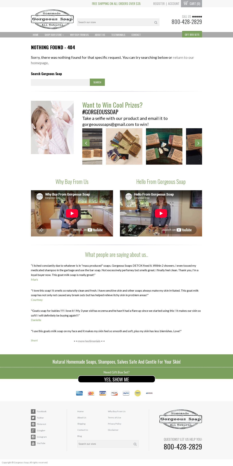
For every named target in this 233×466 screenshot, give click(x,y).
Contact (136, 35)
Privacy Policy (114, 423)
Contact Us (82, 430)
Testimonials (118, 35)
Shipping (81, 423)
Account (173, 3)
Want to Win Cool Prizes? (112, 104)
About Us (100, 35)
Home (35, 35)
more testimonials (89, 341)
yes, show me (116, 379)
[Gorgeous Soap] (52, 19)
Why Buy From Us (79, 35)
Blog (79, 436)
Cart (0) (194, 3)
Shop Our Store (53, 35)
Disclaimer (113, 430)
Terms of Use (114, 417)
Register (159, 3)
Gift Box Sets (192, 34)
